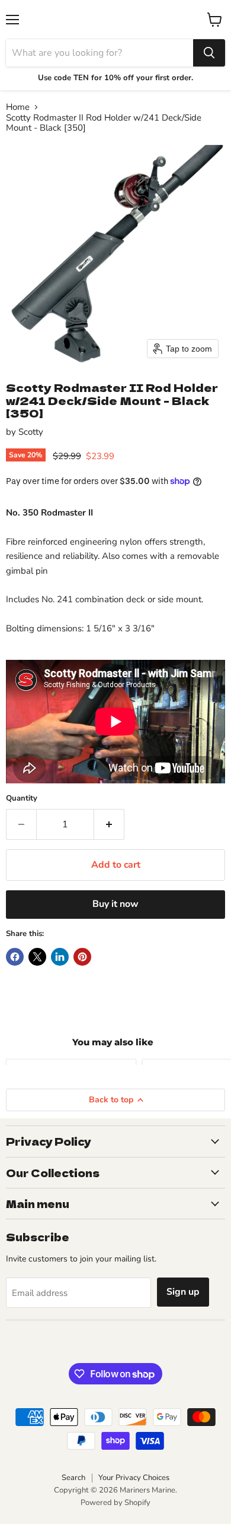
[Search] (209, 53)
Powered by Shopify (115, 1502)
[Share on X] (37, 957)
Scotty (30, 432)
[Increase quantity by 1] (109, 824)
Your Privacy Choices (133, 1477)
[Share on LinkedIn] (60, 957)
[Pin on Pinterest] (82, 957)
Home (18, 107)
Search (73, 1477)
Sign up (183, 1291)
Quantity (21, 798)
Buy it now (115, 903)
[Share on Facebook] (15, 957)
